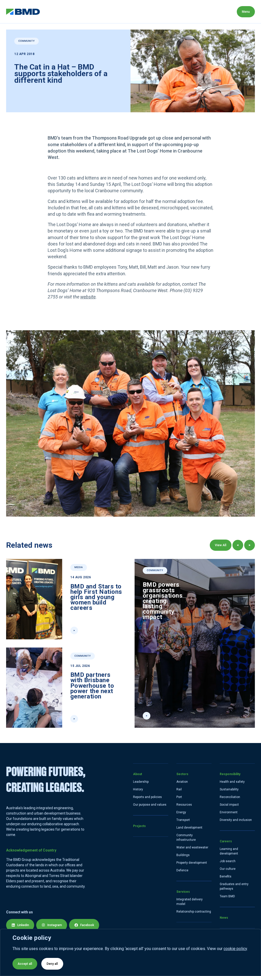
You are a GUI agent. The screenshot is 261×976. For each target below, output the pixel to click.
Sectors (104, 11)
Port (179, 797)
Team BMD (227, 896)
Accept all (25, 964)
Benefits (225, 876)
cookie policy (235, 948)
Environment (229, 812)
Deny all (52, 964)
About (51, 11)
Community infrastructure (186, 837)
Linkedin (23, 925)
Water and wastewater (192, 847)
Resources (184, 804)
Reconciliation (230, 797)
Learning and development (229, 851)
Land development (189, 827)
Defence (182, 870)
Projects (77, 11)
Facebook (87, 925)
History (138, 789)
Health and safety (232, 781)
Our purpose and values (149, 804)
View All (220, 545)
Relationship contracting (193, 911)
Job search (228, 861)
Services (132, 11)
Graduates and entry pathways (234, 886)
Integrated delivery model (189, 902)
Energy (181, 812)
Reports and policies (147, 797)
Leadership (141, 781)
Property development (191, 862)
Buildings (183, 855)
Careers (198, 11)
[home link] (23, 12)
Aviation (182, 781)
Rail (179, 789)
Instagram (54, 925)
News (224, 11)
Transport (183, 820)
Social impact (229, 804)
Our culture (228, 869)
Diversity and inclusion (236, 820)
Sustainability (229, 789)
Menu (246, 11)
